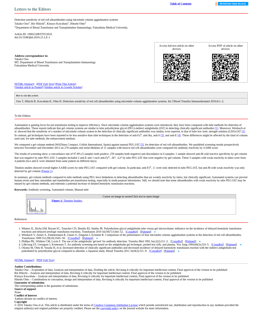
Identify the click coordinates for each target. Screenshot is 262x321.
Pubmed (145, 231)
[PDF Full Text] (45, 84)
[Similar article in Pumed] (28, 87)
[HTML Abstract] (24, 84)
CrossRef (132, 231)
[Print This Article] (65, 84)
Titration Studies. (67, 200)
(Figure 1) (46, 171)
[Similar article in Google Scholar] (63, 87)
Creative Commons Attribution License (116, 305)
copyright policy (109, 308)
